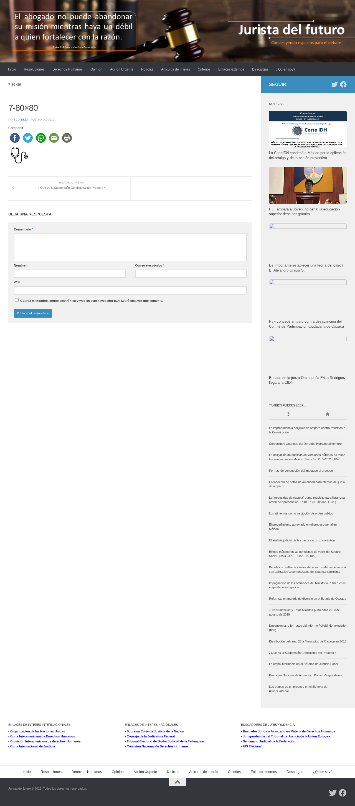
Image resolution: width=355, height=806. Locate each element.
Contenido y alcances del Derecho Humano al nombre (305, 443)
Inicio (12, 69)
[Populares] (327, 415)
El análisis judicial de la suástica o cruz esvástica (302, 540)
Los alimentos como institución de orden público (301, 513)
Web (17, 282)
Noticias (147, 69)
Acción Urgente (121, 69)
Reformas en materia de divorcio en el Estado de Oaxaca (307, 598)
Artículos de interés (175, 69)
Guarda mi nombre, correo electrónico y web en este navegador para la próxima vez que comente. (91, 300)
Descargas (260, 69)
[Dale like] (343, 84)
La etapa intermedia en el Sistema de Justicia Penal (303, 664)
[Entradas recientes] (288, 415)
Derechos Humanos (67, 69)
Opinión (96, 69)
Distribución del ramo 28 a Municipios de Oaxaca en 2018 (307, 641)
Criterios (204, 69)
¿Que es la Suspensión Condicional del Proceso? (302, 652)
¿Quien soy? (285, 69)
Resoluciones (34, 69)
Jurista (22, 119)
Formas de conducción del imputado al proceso (301, 470)
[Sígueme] (334, 84)
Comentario (23, 229)
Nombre (20, 265)
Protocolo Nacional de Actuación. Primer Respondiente (305, 675)
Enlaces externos (231, 69)
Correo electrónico (149, 265)
